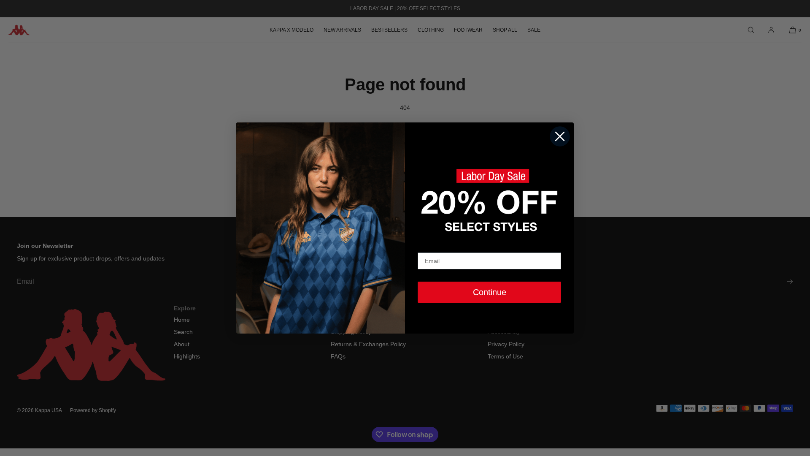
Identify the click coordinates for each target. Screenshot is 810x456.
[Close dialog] (559, 136)
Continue (489, 292)
